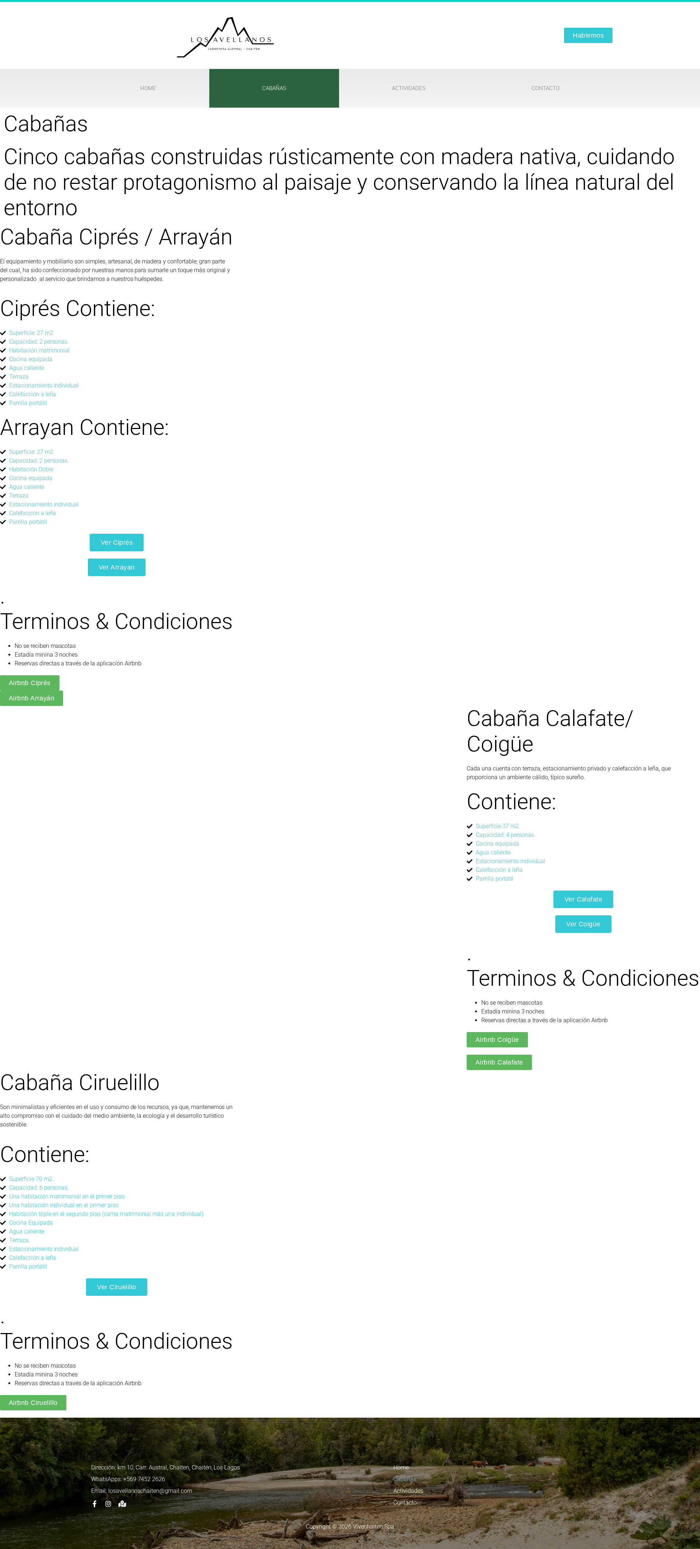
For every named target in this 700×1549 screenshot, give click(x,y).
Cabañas (274, 88)
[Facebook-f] (94, 1503)
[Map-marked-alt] (122, 1503)
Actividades (408, 88)
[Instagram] (108, 1503)
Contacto (546, 88)
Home (148, 88)
